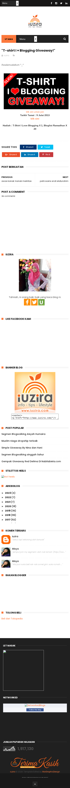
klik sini (35, 118)
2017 (8, 519)
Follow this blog (35, 710)
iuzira (15, 536)
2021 (8, 502)
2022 (8, 497)
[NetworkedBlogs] (35, 705)
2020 (8, 506)
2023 (8, 493)
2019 (8, 510)
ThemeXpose (29, 777)
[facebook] (51, 3)
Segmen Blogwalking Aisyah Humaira (23, 434)
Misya (15, 548)
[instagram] (56, 3)
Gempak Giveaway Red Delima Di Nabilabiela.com (31, 461)
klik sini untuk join (35, 112)
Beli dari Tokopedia (12, 618)
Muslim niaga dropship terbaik (19, 440)
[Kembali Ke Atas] (35, 783)
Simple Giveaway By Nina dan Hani (21, 447)
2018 (8, 515)
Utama (9, 39)
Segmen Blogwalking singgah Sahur (22, 454)
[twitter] (61, 3)
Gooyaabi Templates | (43, 777)
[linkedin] (66, 3)
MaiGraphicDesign (51, 771)
